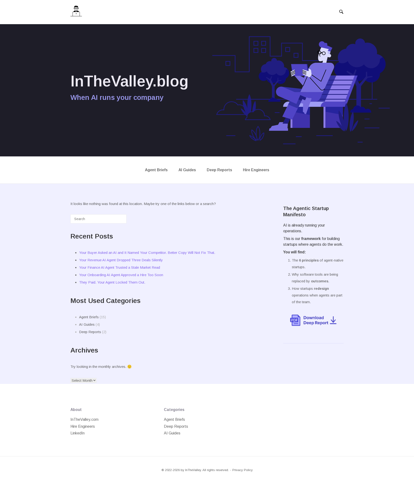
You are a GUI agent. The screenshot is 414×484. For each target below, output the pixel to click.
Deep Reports (219, 170)
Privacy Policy (242, 470)
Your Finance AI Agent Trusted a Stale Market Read (119, 267)
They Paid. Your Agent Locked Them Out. (112, 282)
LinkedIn (77, 433)
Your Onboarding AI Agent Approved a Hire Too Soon (121, 275)
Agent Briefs (156, 170)
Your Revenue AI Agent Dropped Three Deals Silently (121, 260)
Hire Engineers (256, 170)
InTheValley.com (84, 419)
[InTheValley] (76, 12)
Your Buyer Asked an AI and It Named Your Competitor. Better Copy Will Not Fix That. (147, 253)
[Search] (115, 221)
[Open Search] (341, 12)
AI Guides (187, 170)
